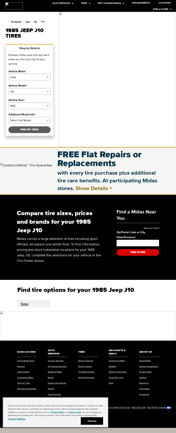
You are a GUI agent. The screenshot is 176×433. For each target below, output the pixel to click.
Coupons (164, 3)
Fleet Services (54, 394)
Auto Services (61, 3)
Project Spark (145, 372)
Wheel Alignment (86, 377)
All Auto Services (56, 361)
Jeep (27, 21)
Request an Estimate (26, 389)
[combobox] (29, 77)
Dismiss (92, 420)
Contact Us (144, 394)
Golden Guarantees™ (148, 366)
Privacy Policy (57, 412)
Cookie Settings (16, 418)
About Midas (145, 361)
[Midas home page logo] (13, 4)
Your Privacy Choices (157, 407)
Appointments (141, 3)
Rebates (112, 366)
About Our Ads (138, 407)
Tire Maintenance (86, 372)
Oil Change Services (57, 366)
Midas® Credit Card (117, 372)
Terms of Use (75, 412)
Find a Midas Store (25, 361)
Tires (84, 3)
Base (24, 304)
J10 (35, 21)
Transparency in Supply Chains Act (114, 407)
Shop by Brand (85, 366)
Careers (142, 377)
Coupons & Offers (25, 377)
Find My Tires (29, 129)
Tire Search (16, 21)
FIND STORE (137, 252)
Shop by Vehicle (85, 361)
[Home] (6, 21)
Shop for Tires (23, 383)
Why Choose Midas (109, 3)
